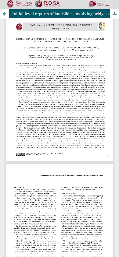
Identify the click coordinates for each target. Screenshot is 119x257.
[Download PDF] (114, 13)
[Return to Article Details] (4, 13)
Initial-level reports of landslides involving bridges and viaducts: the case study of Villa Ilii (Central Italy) (65, 13)
